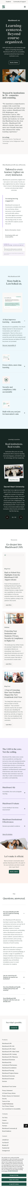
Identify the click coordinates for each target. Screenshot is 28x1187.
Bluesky (4, 1145)
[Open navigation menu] (24, 6)
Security (4, 1098)
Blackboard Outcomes (8, 1076)
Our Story (4, 1117)
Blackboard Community (8, 1128)
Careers (4, 1120)
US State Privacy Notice (8, 1093)
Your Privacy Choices (8, 1106)
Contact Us (14, 1027)
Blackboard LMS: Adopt (9, 1049)
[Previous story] (7, 517)
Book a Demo (14, 62)
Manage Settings (14, 1175)
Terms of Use (6, 1101)
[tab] (14, 211)
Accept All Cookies (14, 1184)
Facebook (5, 1148)
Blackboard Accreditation (9, 1068)
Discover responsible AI (9, 345)
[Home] (3, 6)
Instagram (5, 1150)
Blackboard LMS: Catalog (9, 1054)
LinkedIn (4, 1140)
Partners (4, 1125)
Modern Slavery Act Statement (11, 1096)
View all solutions (7, 834)
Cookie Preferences (7, 1104)
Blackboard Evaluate (8, 1078)
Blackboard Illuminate (8, 1059)
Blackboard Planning (8, 1070)
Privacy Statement (7, 1090)
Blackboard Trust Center (9, 1086)
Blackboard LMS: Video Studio (10, 1051)
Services (4, 1081)
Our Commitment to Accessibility (11, 1109)
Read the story (14, 480)
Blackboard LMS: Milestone (10, 1057)
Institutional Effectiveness (9, 1065)
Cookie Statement (13, 1171)
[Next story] (21, 517)
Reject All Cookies (14, 1179)
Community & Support (19, 1)
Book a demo (14, 871)
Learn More (8, 605)
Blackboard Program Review (10, 1073)
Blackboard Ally (6, 1062)
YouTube (4, 1142)
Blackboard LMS (7, 1043)
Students (8, 1)
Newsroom (5, 1123)
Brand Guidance (6, 1131)
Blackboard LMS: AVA (8, 1046)
